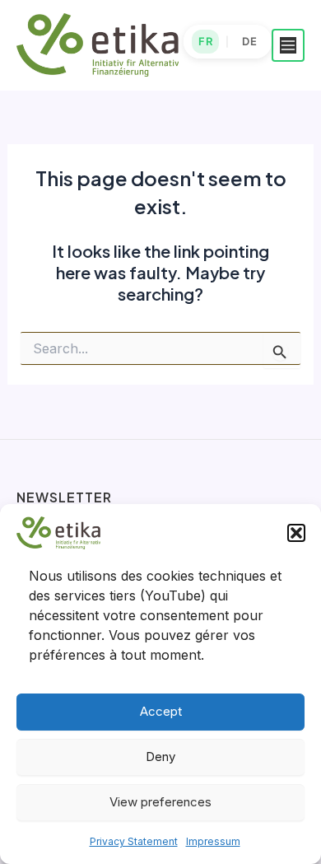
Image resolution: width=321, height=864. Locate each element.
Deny (160, 756)
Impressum (213, 841)
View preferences (160, 802)
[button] (296, 533)
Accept (161, 711)
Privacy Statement (134, 841)
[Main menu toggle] (288, 45)
